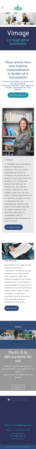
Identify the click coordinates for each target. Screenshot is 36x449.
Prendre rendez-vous (18, 95)
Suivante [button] (33, 334)
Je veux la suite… (13, 227)
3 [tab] (16, 342)
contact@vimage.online (22, 425)
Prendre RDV (18, 436)
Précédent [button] (2, 334)
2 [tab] (14, 342)
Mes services (11, 308)
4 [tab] (19, 342)
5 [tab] (21, 342)
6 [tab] (23, 342)
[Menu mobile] (2, 7)
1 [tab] (12, 342)
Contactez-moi (18, 387)
